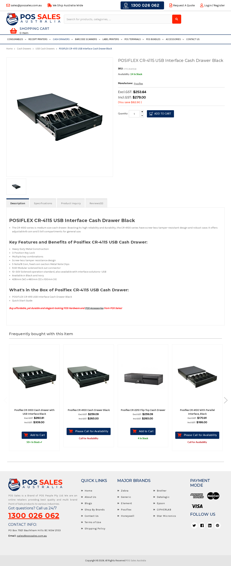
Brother (162, 490)
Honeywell (127, 515)
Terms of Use (93, 522)
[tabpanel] (34, 400)
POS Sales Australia (136, 560)
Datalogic (163, 497)
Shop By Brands (95, 509)
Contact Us (193, 39)
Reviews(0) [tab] (96, 203)
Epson (161, 503)
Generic (126, 497)
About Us (90, 497)
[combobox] (118, 19)
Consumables (15, 39)
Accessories (173, 39)
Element (126, 503)
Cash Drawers (61, 39)
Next (224, 400)
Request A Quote (184, 5)
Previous (7, 400)
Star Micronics (166, 515)
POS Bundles (153, 39)
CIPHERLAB (164, 509)
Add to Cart (37, 435)
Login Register (214, 5)
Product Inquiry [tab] (71, 203)
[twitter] (194, 525)
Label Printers (111, 39)
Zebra (124, 490)
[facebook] (202, 525)
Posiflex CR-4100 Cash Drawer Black (89, 410)
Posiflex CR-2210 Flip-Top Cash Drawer (143, 410)
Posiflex (138, 83)
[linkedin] (210, 525)
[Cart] (13, 31)
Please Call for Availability (91, 431)
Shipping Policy (95, 528)
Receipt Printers (38, 39)
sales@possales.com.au (32, 535)
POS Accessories (94, 308)
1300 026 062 (145, 5)
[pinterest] (217, 525)
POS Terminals (133, 39)
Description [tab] (17, 203)
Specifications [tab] (43, 203)
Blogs (88, 503)
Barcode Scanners (86, 39)
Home (88, 490)
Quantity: (123, 114)
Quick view (37, 376)
